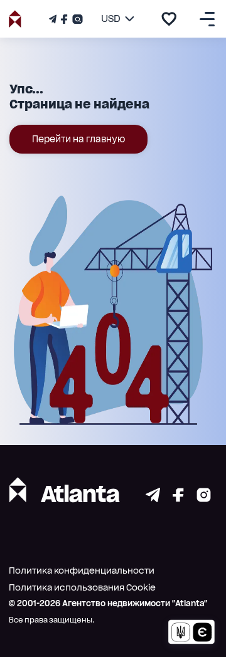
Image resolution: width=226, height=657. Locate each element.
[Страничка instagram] (203, 498)
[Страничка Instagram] (76, 19)
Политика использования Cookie (82, 587)
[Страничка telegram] (153, 498)
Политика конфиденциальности (81, 570)
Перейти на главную (78, 139)
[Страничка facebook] (178, 498)
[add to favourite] (168, 19)
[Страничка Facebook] (64, 19)
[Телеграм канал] (54, 19)
